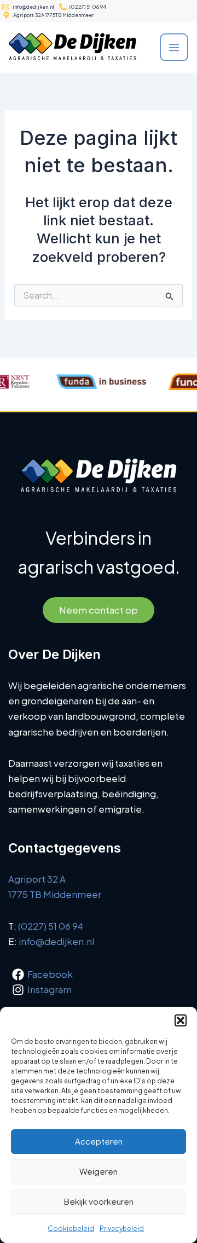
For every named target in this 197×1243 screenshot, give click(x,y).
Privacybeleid (122, 1228)
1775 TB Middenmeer (54, 894)
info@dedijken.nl (56, 941)
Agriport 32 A (37, 879)
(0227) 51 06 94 (50, 926)
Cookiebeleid (71, 1228)
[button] (180, 1020)
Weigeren (98, 1171)
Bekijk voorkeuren (99, 1201)
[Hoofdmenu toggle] (174, 47)
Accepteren (99, 1141)
